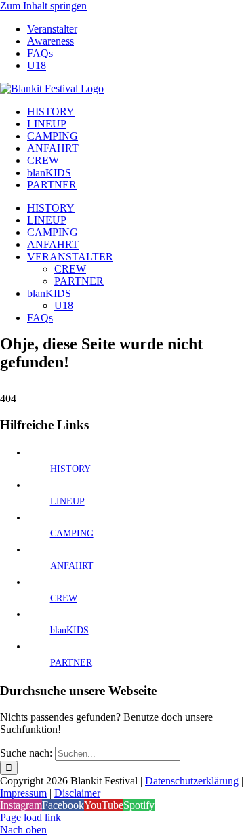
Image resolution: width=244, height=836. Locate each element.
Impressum (23, 793)
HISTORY (70, 469)
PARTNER (71, 663)
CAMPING (72, 533)
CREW (63, 598)
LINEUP (67, 501)
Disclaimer (77, 793)
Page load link (30, 817)
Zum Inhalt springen (43, 6)
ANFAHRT (72, 566)
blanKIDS (69, 630)
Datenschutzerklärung (192, 781)
